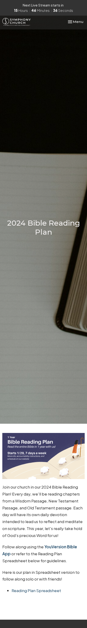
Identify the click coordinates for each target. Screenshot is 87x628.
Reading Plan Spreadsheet (36, 590)
